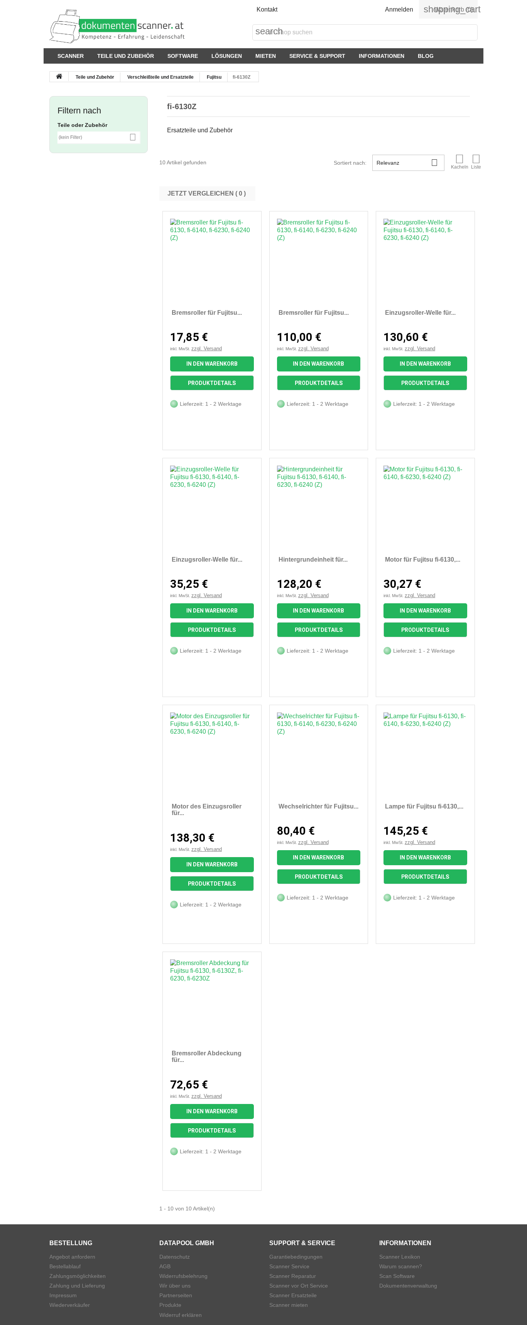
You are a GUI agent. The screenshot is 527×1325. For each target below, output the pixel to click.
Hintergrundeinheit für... (313, 559)
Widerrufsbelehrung (183, 1276)
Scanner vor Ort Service (298, 1286)
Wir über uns (175, 1286)
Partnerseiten (175, 1295)
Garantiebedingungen (296, 1257)
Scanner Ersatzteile (293, 1295)
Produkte (170, 1305)
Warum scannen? (400, 1266)
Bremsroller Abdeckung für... (207, 1056)
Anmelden (399, 9)
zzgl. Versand (206, 348)
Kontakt (267, 9)
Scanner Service (289, 1266)
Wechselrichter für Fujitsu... (318, 806)
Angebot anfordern (72, 1257)
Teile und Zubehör (125, 56)
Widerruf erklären (180, 1315)
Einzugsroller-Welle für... (420, 312)
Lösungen (226, 56)
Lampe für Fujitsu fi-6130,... (424, 806)
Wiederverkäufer (69, 1305)
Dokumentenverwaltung (408, 1286)
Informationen (381, 56)
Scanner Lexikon (399, 1257)
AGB (165, 1266)
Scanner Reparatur (292, 1276)
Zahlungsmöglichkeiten (77, 1276)
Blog (426, 56)
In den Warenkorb (212, 364)
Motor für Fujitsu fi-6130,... (422, 559)
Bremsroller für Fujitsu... (207, 312)
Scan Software (397, 1276)
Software (182, 56)
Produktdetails (212, 383)
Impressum (63, 1295)
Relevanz (407, 162)
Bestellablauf (65, 1266)
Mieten (265, 56)
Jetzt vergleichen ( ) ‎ (207, 193)
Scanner (70, 56)
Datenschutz (174, 1257)
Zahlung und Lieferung (77, 1286)
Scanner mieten (288, 1305)
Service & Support (317, 56)
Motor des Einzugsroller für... (207, 810)
